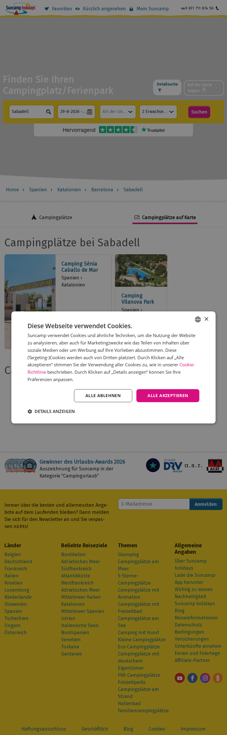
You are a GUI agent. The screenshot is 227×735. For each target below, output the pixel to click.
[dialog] (113, 367)
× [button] (206, 319)
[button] (51, 411)
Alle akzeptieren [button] (167, 395)
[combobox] (198, 319)
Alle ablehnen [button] (103, 395)
